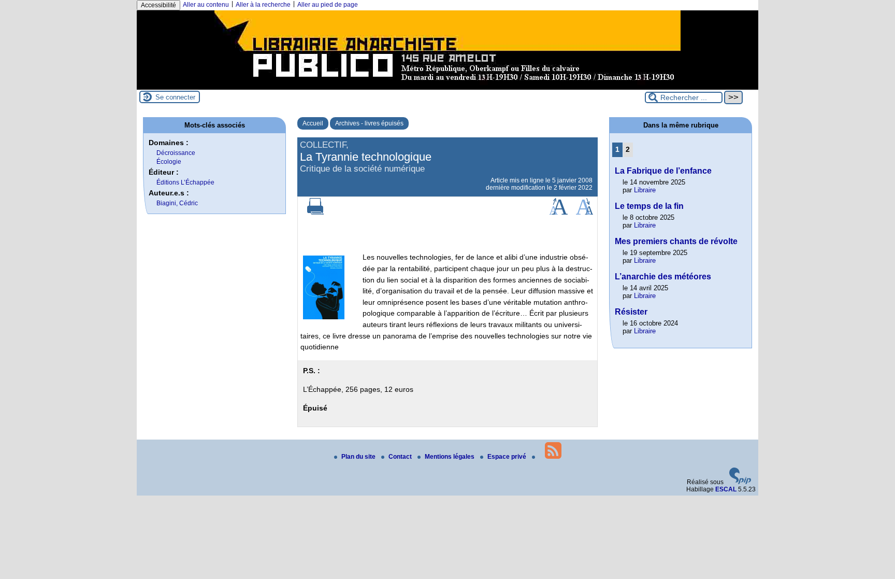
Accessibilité (158, 5)
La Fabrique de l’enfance (663, 170)
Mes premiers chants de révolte (676, 241)
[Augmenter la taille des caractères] (558, 212)
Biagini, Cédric (177, 203)
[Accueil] (447, 86)
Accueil (312, 123)
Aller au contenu (206, 4)
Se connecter (175, 97)
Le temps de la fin (649, 206)
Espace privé (507, 456)
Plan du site (359, 456)
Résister (631, 311)
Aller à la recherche (263, 4)
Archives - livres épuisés (369, 123)
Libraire (645, 190)
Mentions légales (450, 456)
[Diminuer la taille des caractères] (584, 212)
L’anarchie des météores (663, 276)
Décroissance (175, 153)
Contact (400, 456)
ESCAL (726, 489)
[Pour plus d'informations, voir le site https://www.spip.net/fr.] (740, 482)
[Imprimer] (315, 212)
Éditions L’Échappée (185, 182)
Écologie (168, 161)
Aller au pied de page (327, 4)
